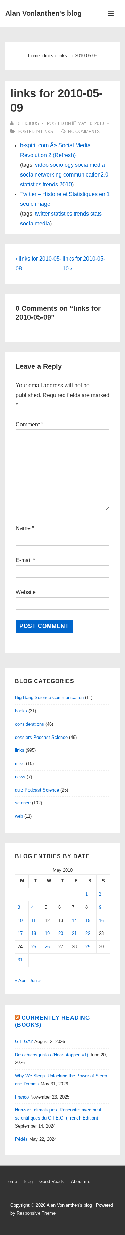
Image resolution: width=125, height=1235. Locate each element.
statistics (30, 184)
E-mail (24, 560)
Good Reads (51, 1181)
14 (74, 920)
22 (87, 933)
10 (20, 920)
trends (50, 184)
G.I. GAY (24, 1041)
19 (47, 933)
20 (60, 933)
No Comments (84, 131)
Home (11, 1181)
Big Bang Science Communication (49, 697)
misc (20, 763)
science (23, 803)
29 (87, 946)
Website (26, 592)
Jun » (35, 980)
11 (33, 920)
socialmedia (90, 165)
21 (74, 933)
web (19, 816)
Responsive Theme (36, 1213)
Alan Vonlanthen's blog (43, 13)
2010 (65, 184)
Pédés (21, 1139)
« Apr (20, 980)
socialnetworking (41, 175)
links (47, 131)
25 (33, 946)
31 (20, 960)
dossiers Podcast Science (41, 737)
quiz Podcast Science (37, 790)
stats (96, 214)
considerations (29, 724)
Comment (29, 424)
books (21, 710)
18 (33, 933)
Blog (28, 1181)
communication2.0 (85, 175)
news (20, 776)
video (42, 165)
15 (87, 920)
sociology (62, 165)
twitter (42, 214)
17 (20, 933)
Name (23, 528)
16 (101, 920)
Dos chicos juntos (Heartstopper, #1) (51, 1054)
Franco (22, 1097)
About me (80, 1181)
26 (47, 946)
